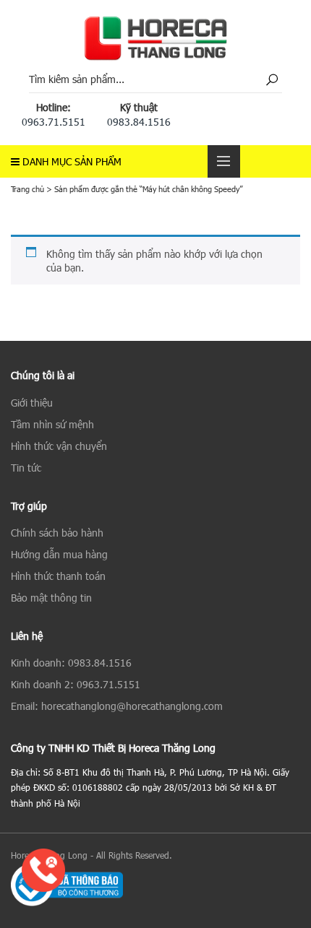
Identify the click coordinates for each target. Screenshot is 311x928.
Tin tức (26, 467)
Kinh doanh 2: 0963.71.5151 (75, 684)
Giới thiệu (32, 402)
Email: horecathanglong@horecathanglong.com (117, 706)
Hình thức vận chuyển (59, 446)
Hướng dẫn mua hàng (59, 554)
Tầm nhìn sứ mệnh (52, 424)
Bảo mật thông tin (51, 597)
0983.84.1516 (139, 122)
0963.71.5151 (53, 122)
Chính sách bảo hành (57, 532)
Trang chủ (27, 189)
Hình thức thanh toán (58, 576)
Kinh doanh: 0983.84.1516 (71, 662)
